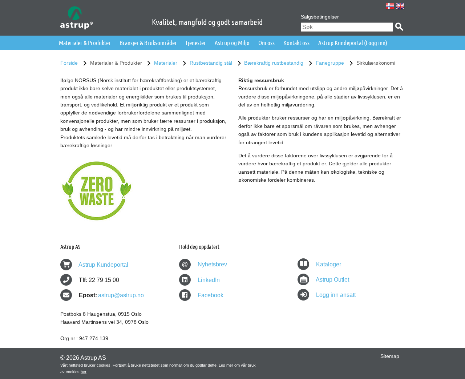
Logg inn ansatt (336, 295)
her (83, 372)
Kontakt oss (296, 43)
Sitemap (389, 356)
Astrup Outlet (332, 280)
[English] (400, 6)
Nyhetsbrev (204, 264)
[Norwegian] (390, 6)
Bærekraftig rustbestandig (273, 63)
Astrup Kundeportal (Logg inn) (352, 43)
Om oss (266, 43)
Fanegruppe (330, 63)
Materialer (165, 63)
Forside (69, 63)
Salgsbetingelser (320, 17)
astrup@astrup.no (121, 295)
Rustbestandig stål (211, 63)
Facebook (209, 295)
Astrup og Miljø (232, 43)
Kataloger (328, 264)
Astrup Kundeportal (103, 265)
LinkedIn (208, 280)
